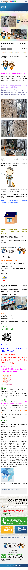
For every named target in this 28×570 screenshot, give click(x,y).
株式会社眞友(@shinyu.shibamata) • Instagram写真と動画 (14, 370)
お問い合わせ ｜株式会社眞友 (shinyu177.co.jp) (14, 349)
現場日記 (3, 48)
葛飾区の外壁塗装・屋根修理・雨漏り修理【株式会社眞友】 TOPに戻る (14, 538)
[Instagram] (11, 1)
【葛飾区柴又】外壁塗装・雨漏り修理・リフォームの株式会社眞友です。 (14, 57)
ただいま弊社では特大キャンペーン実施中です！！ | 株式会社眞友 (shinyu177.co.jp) (14, 360)
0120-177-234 (15, 556)
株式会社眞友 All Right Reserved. (14, 565)
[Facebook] (13, 1)
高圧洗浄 (9, 48)
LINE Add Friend (7, 329)
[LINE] (15, 1)
